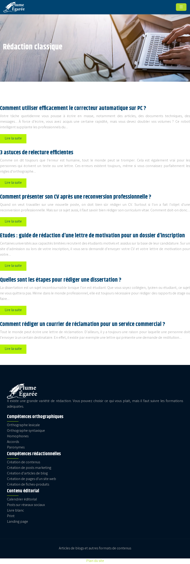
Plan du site (95, 561)
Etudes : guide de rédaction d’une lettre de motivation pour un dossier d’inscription (92, 235)
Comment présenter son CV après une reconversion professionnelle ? (75, 197)
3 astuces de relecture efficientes (36, 152)
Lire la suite (13, 138)
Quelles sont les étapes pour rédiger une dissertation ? (60, 280)
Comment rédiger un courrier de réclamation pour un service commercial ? (82, 324)
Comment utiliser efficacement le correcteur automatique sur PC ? (73, 108)
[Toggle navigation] (181, 7)
